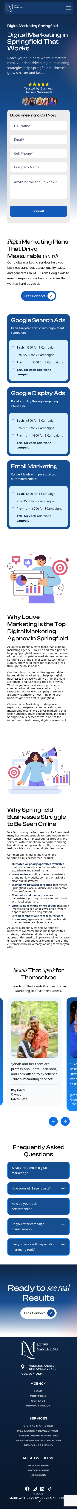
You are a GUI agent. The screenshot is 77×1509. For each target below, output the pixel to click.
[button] (68, 7)
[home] (14, 8)
